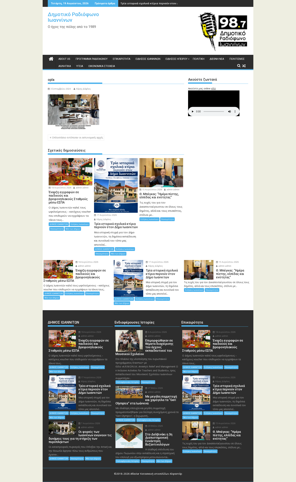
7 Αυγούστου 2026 (90, 423)
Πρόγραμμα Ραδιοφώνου (92, 58)
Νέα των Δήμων (73, 228)
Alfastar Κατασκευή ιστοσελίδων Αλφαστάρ (156, 473)
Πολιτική (198, 58)
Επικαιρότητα (121, 58)
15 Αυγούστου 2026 (152, 189)
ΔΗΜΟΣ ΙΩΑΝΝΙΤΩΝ (59, 224)
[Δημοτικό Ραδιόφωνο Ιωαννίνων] (51, 58)
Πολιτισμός (237, 58)
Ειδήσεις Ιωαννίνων (148, 58)
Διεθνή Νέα (217, 58)
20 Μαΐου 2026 (155, 425)
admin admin (82, 187)
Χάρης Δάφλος (83, 88)
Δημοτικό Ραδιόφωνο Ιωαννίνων (73, 17)
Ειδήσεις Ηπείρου (176, 58)
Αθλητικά (64, 66)
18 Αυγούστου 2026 (61, 187)
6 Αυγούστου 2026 (157, 332)
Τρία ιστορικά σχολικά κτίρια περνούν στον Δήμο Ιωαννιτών (158, 3)
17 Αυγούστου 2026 (106, 215)
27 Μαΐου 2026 (155, 388)
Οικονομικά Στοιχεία (101, 66)
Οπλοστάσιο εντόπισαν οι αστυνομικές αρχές (77, 137)
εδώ (213, 88)
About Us (64, 58)
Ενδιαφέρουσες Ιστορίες (127, 382)
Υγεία (79, 66)
